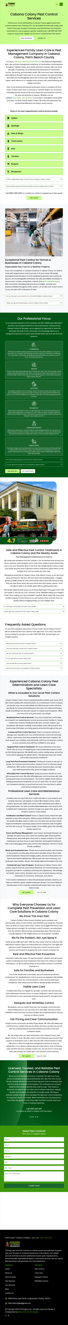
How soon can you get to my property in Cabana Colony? (23, 668)
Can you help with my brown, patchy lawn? (18, 663)
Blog (7, 1289)
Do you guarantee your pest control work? (18, 658)
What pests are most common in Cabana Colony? (21, 643)
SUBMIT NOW (34, 1186)
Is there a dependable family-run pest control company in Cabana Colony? (28, 179)
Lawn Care (39, 1273)
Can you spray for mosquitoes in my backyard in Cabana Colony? (25, 464)
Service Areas (10, 1277)
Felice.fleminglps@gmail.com (19, 1303)
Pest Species (10, 1281)
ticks (30, 98)
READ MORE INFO (12, 471)
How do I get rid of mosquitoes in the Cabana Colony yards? (21, 611)
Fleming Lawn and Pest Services (28, 62)
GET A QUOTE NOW (28, 471)
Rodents (14, 164)
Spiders (14, 118)
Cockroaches (17, 141)
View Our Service (26, 38)
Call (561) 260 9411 (34, 1109)
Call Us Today (41, 892)
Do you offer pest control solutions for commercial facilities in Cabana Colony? (29, 296)
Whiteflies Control (41, 1281)
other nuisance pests (51, 281)
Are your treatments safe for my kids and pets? (20, 653)
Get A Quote (34, 198)
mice (14, 98)
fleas (19, 98)
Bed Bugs (15, 126)
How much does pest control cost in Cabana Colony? (21, 648)
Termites (15, 156)
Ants (13, 149)
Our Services (10, 1285)
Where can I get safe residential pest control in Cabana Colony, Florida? (27, 303)
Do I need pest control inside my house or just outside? (20, 606)
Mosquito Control (41, 1277)
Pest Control (39, 1269)
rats (23, 98)
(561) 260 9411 (15, 193)
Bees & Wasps (17, 133)
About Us (8, 1273)
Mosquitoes (16, 171)
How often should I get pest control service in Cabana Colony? (24, 460)
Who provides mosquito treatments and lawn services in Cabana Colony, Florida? (30, 186)
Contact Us (41, 38)
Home (7, 1269)
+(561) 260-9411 (45, 1238)
